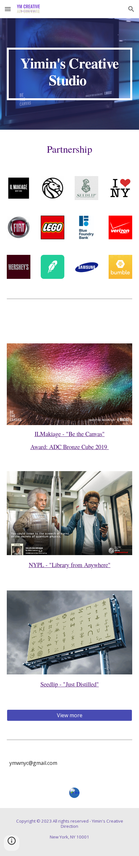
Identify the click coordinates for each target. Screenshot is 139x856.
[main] (70, 74)
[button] (8, 9)
